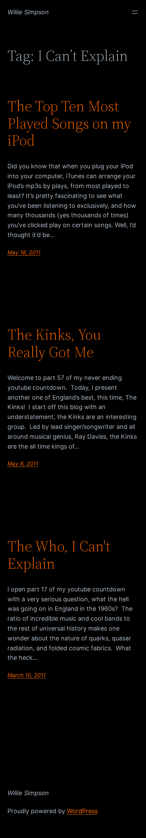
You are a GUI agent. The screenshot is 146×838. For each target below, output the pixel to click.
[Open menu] (135, 12)
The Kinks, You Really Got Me (54, 343)
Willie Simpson (28, 12)
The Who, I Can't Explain (58, 555)
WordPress (82, 811)
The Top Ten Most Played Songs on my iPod (69, 123)
